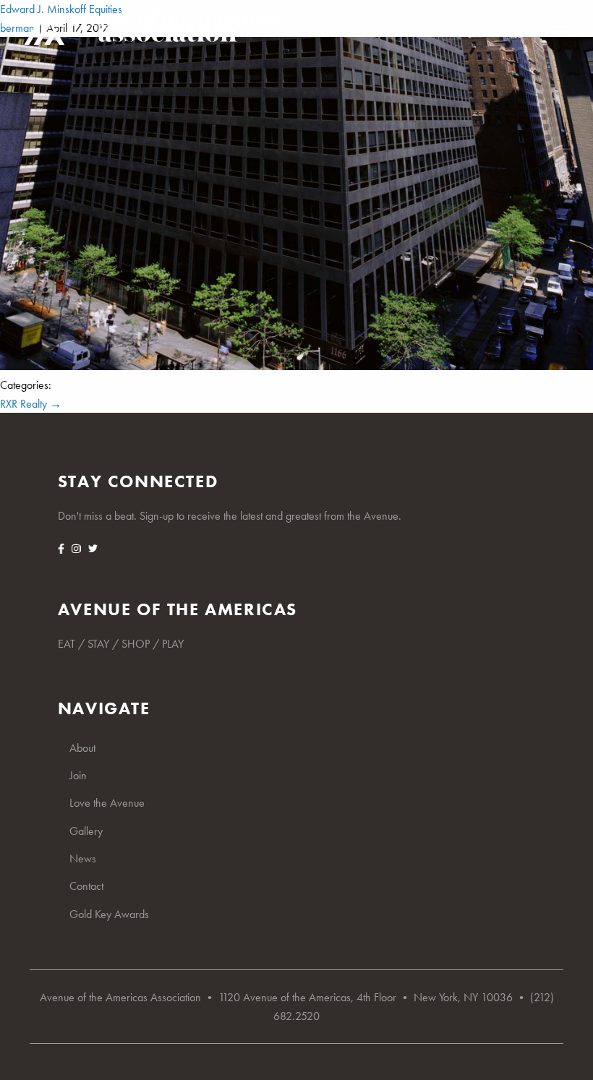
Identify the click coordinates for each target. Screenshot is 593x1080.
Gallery (86, 831)
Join (78, 775)
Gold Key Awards (109, 914)
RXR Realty (30, 403)
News (82, 858)
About (82, 747)
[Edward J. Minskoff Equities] (296, 366)
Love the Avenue (107, 802)
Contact (86, 885)
